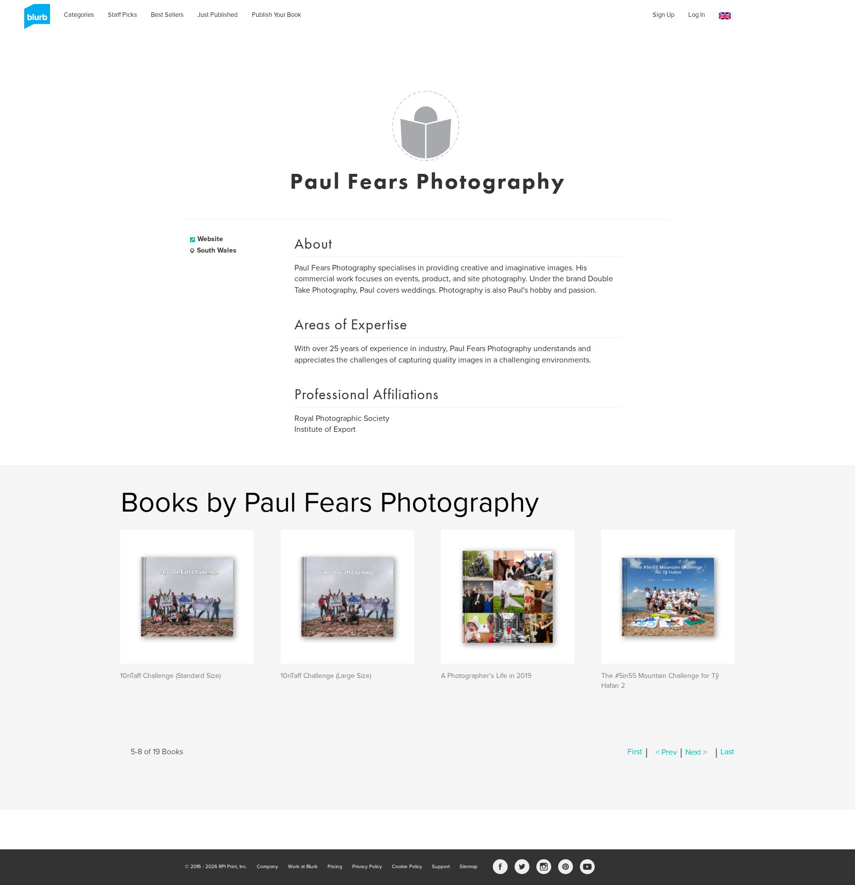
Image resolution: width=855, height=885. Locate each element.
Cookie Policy (407, 867)
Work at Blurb (303, 867)
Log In (696, 15)
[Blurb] (34, 20)
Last (727, 752)
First (634, 752)
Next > (696, 752)
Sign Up (663, 15)
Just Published (217, 15)
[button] (725, 16)
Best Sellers (167, 15)
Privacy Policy (367, 867)
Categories (79, 15)
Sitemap (468, 867)
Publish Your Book (276, 15)
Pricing (335, 867)
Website (210, 239)
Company (267, 867)
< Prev (666, 752)
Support (441, 867)
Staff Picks (122, 15)
